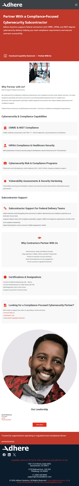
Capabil (14, 460)
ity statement (22, 460)
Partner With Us (10, 313)
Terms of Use (62, 460)
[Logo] (12, 4)
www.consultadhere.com (27, 482)
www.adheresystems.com (58, 480)
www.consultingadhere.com (50, 482)
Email (3, 418)
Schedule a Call (9, 315)
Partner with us (36, 460)
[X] (14, 455)
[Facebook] (4, 455)
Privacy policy (50, 460)
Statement (21, 318)
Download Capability (11, 318)
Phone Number (6, 420)
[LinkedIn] (9, 455)
